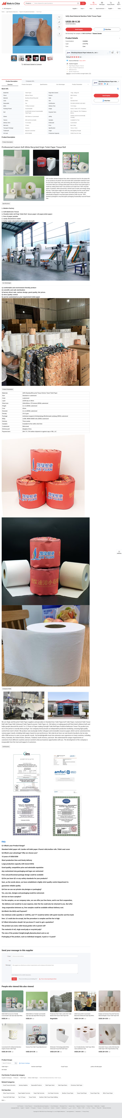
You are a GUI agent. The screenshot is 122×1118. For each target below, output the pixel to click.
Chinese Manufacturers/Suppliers (41, 1106)
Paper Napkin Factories (24, 1093)
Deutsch (58, 1108)
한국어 (74, 1108)
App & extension (100, 8)
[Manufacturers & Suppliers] (11, 3)
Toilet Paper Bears (62, 1085)
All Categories (7, 8)
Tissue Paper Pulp (94, 1093)
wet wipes (4, 1069)
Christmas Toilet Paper (76, 1085)
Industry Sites (72, 1106)
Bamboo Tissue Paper (67, 1093)
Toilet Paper (39, 11)
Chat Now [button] (108, 29)
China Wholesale (54, 1106)
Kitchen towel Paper (36, 1066)
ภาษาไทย (88, 1108)
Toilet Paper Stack (49, 1085)
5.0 (100, 84)
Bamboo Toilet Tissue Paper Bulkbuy (48, 1097)
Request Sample (97, 33)
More (3, 1100)
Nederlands (64, 1108)
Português (33, 1108)
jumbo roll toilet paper (96, 1066)
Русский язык (46, 1108)
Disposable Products (36, 1085)
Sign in (118, 4)
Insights (103, 1106)
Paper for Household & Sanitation (26, 11)
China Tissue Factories (9, 1093)
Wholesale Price (63, 1106)
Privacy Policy (85, 1111)
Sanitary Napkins (23, 1085)
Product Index (90, 1106)
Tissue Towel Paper (82, 1093)
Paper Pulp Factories (39, 1093)
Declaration (78, 1111)
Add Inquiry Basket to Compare (33, 64)
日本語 (79, 1108)
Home (3, 11)
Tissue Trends (32, 1097)
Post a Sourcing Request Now (47, 979)
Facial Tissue (64, 1066)
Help (91, 8)
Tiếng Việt (99, 1108)
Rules (119, 8)
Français (39, 1108)
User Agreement (70, 1111)
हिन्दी (83, 1108)
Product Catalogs (25, 1063)
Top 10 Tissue (21, 1097)
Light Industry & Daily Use (12, 11)
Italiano (52, 1108)
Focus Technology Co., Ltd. (50, 1111)
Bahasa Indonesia (107, 1108)
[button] (85, 84)
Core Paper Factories (53, 1093)
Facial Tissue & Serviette (9, 1085)
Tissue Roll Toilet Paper (9, 1097)
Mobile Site (97, 1106)
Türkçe (93, 1108)
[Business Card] (118, 88)
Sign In (68, 73)
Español (27, 1108)
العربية (69, 1108)
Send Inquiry (79, 29)
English (22, 1108)
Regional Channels (80, 1106)
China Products (28, 1106)
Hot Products (20, 1106)
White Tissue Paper (108, 1093)
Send (14, 979)
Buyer (82, 8)
